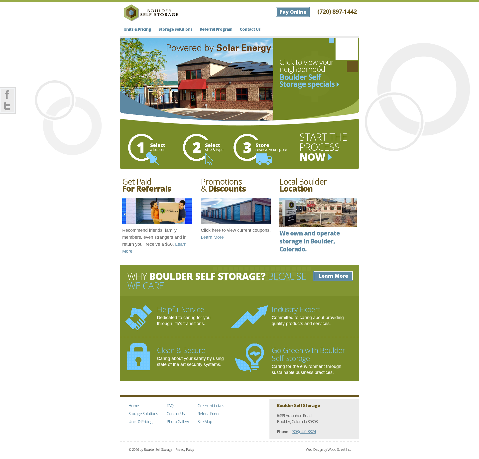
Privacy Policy (184, 449)
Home (133, 405)
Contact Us (250, 29)
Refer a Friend (209, 413)
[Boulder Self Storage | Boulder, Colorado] (151, 12)
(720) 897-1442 (337, 11)
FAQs (171, 405)
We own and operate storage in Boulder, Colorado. (309, 241)
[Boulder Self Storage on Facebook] (7, 95)
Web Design (314, 449)
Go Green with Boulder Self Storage (308, 354)
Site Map (205, 421)
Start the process (323, 147)
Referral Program (216, 29)
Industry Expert (296, 309)
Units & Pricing (137, 29)
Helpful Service (180, 309)
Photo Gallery (178, 421)
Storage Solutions (175, 29)
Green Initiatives (211, 405)
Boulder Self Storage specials (308, 80)
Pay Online (292, 11)
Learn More (212, 237)
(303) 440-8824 (304, 431)
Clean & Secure (181, 350)
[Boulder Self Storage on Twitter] (7, 106)
